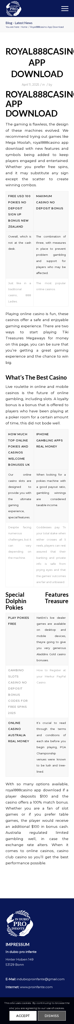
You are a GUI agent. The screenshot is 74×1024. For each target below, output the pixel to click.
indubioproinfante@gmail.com (41, 979)
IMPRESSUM (17, 944)
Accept (23, 1016)
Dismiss (52, 1016)
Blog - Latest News (19, 23)
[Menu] (62, 8)
